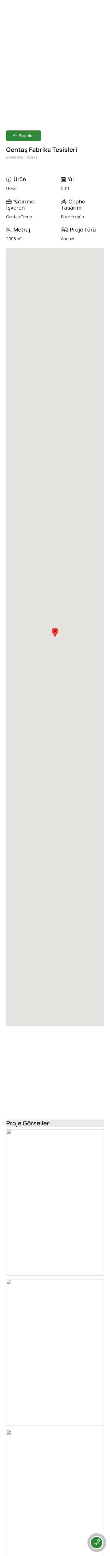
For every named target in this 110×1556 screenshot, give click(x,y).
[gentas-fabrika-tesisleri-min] (55, 1202)
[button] (55, 632)
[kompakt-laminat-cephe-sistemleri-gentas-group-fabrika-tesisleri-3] (55, 1353)
